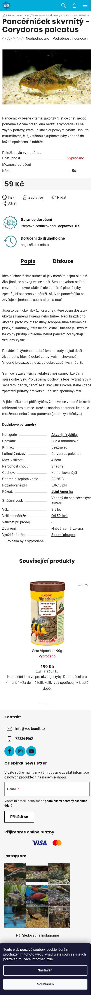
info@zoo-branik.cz (30, 729)
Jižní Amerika (62, 492)
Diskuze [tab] (63, 261)
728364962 (24, 739)
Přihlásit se (19, 817)
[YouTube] (31, 751)
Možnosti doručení (16, 164)
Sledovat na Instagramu (40, 935)
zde (50, 959)
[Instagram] (20, 751)
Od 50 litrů (59, 516)
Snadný (57, 466)
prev (4, 607)
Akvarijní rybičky (64, 435)
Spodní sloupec (63, 535)
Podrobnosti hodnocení (71, 38)
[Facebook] (9, 751)
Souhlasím (45, 984)
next (89, 607)
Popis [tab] (28, 261)
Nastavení (45, 970)
